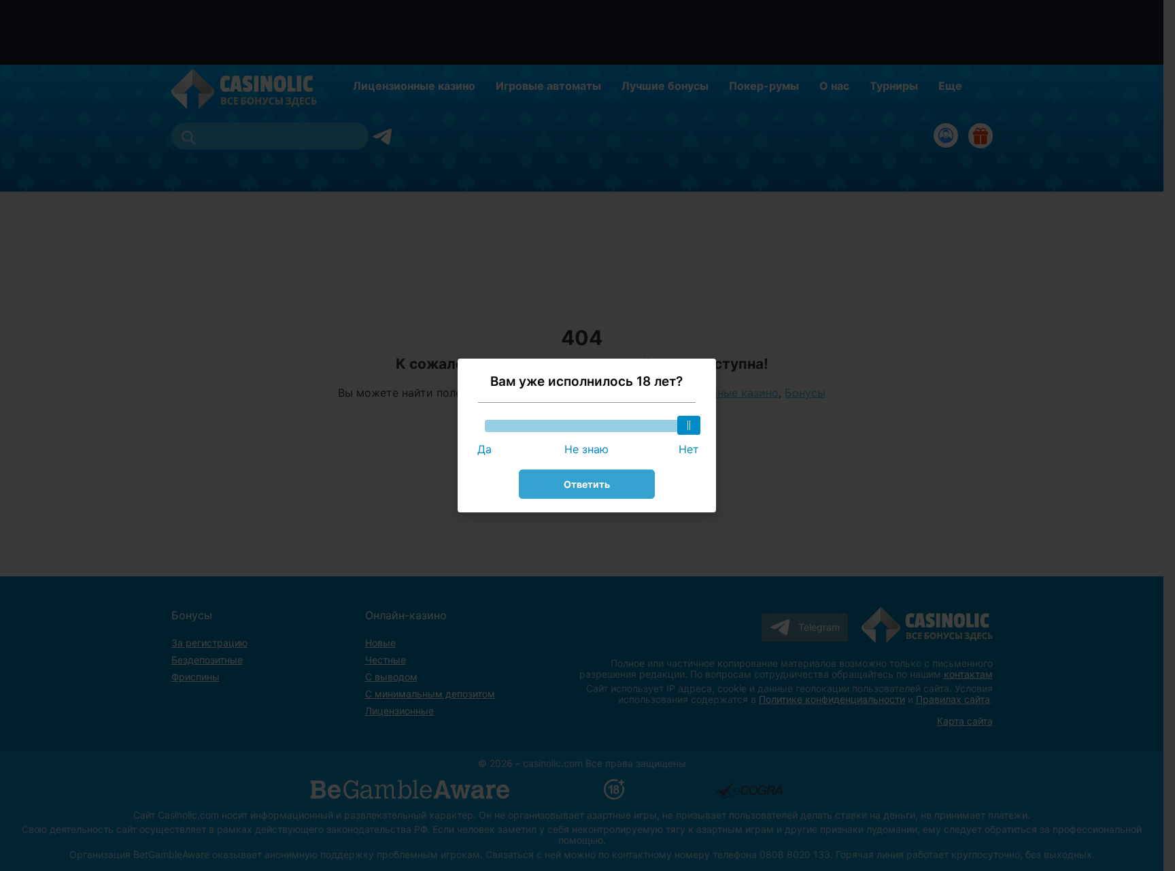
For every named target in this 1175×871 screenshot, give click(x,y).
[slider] (688, 425)
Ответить (587, 484)
